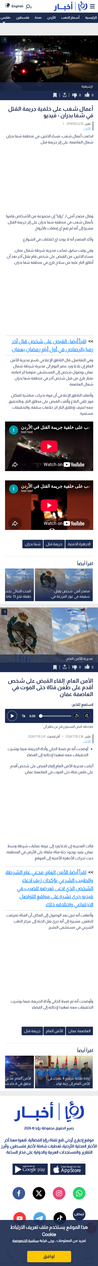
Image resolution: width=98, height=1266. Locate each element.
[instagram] (59, 1193)
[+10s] (87, 716)
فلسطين (22, 17)
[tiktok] (60, 1218)
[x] (39, 1193)
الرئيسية (91, 17)
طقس (5, 17)
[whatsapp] (79, 1193)
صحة (38, 17)
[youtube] (19, 1218)
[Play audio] (12, 716)
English (17, 6)
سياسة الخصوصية (25, 1241)
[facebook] (19, 1193)
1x (23, 716)
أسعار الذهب (70, 17)
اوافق (49, 1256)
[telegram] (39, 1218)
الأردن (51, 17)
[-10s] (76, 716)
